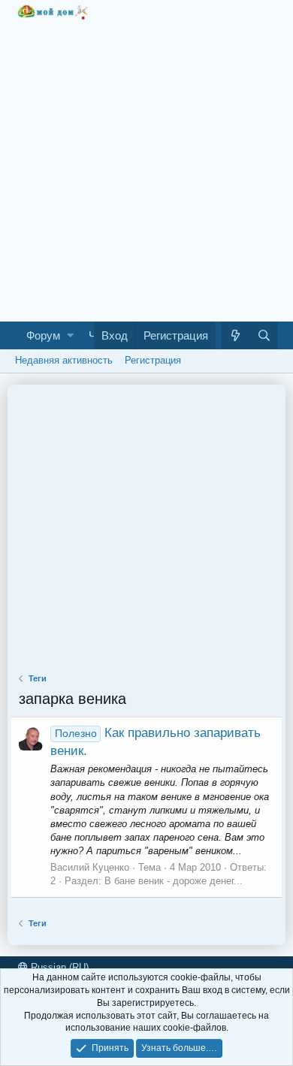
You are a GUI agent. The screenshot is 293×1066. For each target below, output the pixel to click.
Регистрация (153, 360)
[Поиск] (263, 335)
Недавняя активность (64, 360)
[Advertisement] (146, 166)
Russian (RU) (58, 967)
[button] (70, 335)
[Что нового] (235, 335)
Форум (43, 335)
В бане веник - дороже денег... (173, 880)
